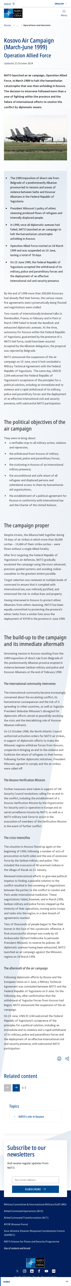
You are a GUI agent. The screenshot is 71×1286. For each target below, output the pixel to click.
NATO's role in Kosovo (31, 1117)
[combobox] (61, 4)
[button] (61, 4)
